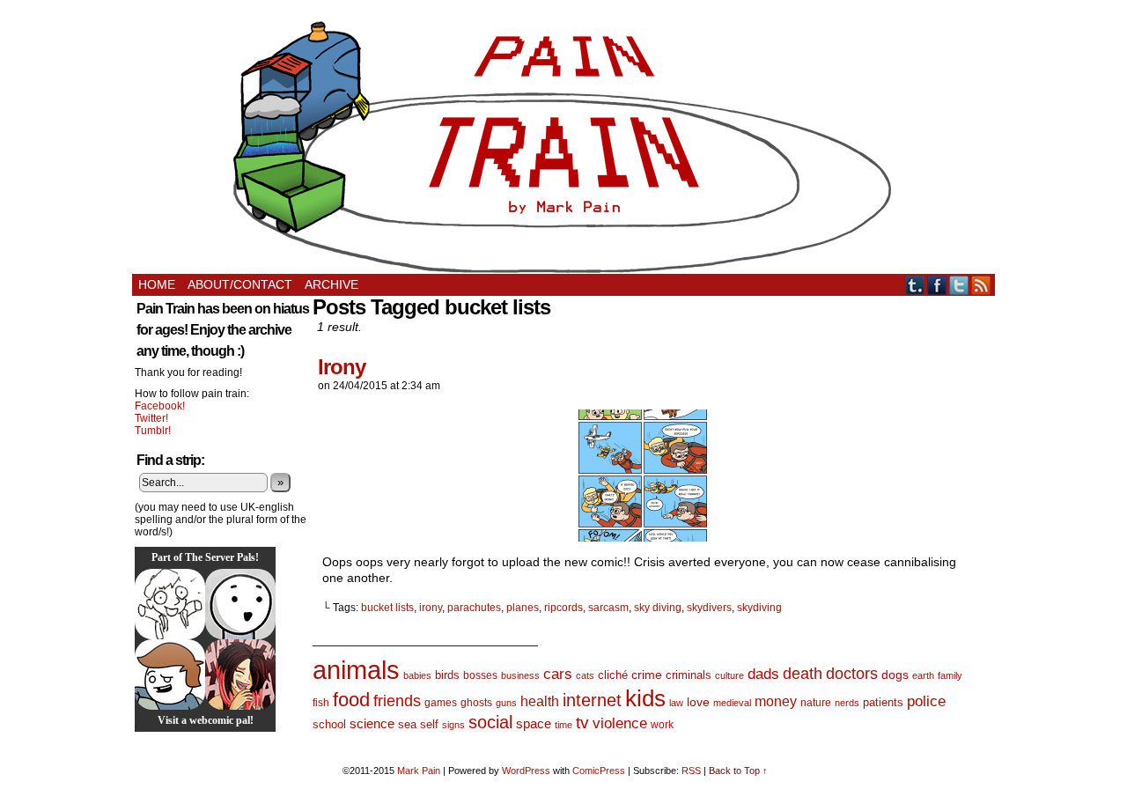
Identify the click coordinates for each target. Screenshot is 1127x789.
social (490, 722)
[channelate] (170, 674)
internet (592, 700)
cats (585, 675)
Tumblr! (153, 430)
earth (923, 675)
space (533, 723)
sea (407, 724)
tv (582, 722)
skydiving (759, 607)
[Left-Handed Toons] (170, 604)
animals (356, 669)
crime (646, 674)
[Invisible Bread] (240, 604)
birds (447, 675)
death (802, 673)
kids (645, 698)
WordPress (526, 770)
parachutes (474, 607)
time (563, 724)
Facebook (937, 285)
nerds (847, 702)
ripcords (563, 607)
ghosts (476, 703)
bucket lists (387, 607)
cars (557, 674)
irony (430, 607)
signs (453, 724)
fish (321, 703)
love (698, 702)
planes (522, 607)
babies (417, 675)
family (950, 675)
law (676, 702)
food (351, 700)
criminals (688, 675)
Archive (331, 284)
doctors (852, 673)
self (429, 724)
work (662, 725)
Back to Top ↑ (738, 770)
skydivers (709, 607)
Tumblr (915, 285)
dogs (895, 674)
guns (506, 702)
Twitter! (151, 418)
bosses (480, 675)
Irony (341, 367)
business (520, 675)
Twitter (959, 285)
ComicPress (598, 770)
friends (397, 700)
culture (729, 675)
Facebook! (160, 406)
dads (763, 673)
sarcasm (608, 607)
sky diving (657, 607)
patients (883, 703)
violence (620, 723)
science (372, 724)
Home (156, 284)
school (329, 724)
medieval (732, 702)
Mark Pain (418, 770)
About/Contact (240, 284)
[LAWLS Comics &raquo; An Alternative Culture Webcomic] (240, 674)
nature (815, 703)
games (440, 703)
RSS (981, 285)
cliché (613, 675)
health (539, 701)
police (926, 701)
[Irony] (643, 537)
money (776, 701)
